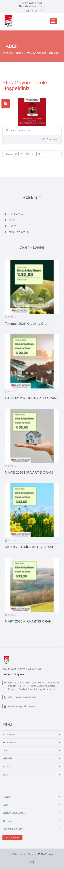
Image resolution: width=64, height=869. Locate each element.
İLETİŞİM (7, 820)
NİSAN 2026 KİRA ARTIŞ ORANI (29, 547)
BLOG (12, 220)
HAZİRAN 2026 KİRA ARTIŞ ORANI (31, 398)
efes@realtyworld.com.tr (33, 6)
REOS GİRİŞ (11, 837)
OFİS (4, 750)
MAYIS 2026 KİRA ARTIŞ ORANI (29, 472)
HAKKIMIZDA (16, 214)
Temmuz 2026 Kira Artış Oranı (27, 323)
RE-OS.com (47, 854)
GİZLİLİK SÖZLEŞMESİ (13, 812)
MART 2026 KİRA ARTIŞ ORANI (28, 621)
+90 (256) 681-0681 (33, 2)
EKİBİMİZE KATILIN (19, 232)
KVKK (5, 804)
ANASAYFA (8, 52)
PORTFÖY (7, 766)
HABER (19, 52)
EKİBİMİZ (7, 758)
